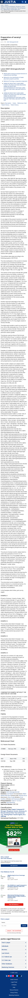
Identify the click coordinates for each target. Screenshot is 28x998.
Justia (2, 5)
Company (14, 984)
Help (14, 987)
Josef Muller (10, 794)
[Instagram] (13, 976)
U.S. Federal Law (7, 957)
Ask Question (14, 865)
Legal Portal (14, 982)
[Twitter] (19, 976)
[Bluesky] (17, 976)
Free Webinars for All (7, 872)
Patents (6, 5)
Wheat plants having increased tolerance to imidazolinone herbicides (15, 74)
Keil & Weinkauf (10, 802)
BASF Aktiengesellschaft (12, 42)
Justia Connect (14, 979)
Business (4, 949)
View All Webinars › (14, 904)
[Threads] (15, 976)
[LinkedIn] (7, 976)
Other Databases (7, 964)
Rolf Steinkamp (16, 799)
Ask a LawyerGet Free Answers (6, 857)
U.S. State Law (6, 960)
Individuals (5, 946)
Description (8, 103)
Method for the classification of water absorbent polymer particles (14, 78)
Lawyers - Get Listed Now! (14, 930)
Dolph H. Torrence (16, 801)
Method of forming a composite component (15, 81)
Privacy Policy (14, 992)
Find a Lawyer (5, 919)
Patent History (5, 105)
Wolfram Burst (23, 795)
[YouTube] (9, 976)
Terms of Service (14, 990)
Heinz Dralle (11, 797)
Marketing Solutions (8, 967)
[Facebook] (11, 976)
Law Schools (5, 953)
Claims (14, 103)
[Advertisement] (14, 24)
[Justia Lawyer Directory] (21, 976)
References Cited (21, 103)
